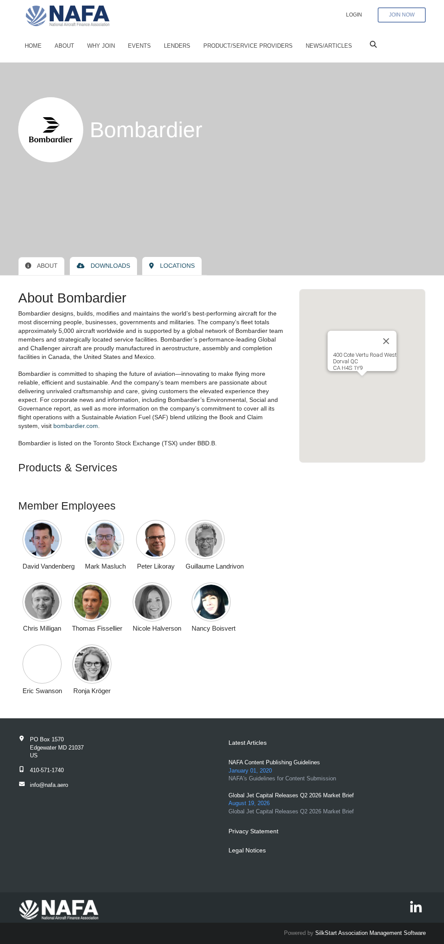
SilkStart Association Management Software (370, 933)
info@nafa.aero (49, 785)
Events (139, 46)
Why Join (101, 46)
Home (33, 46)
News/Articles (329, 46)
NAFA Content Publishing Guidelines (274, 762)
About (64, 46)
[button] (49, 539)
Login (354, 15)
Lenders (177, 46)
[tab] (41, 266)
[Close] (386, 341)
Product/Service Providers (248, 46)
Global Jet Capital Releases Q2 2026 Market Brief (291, 795)
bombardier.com (75, 425)
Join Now (402, 15)
